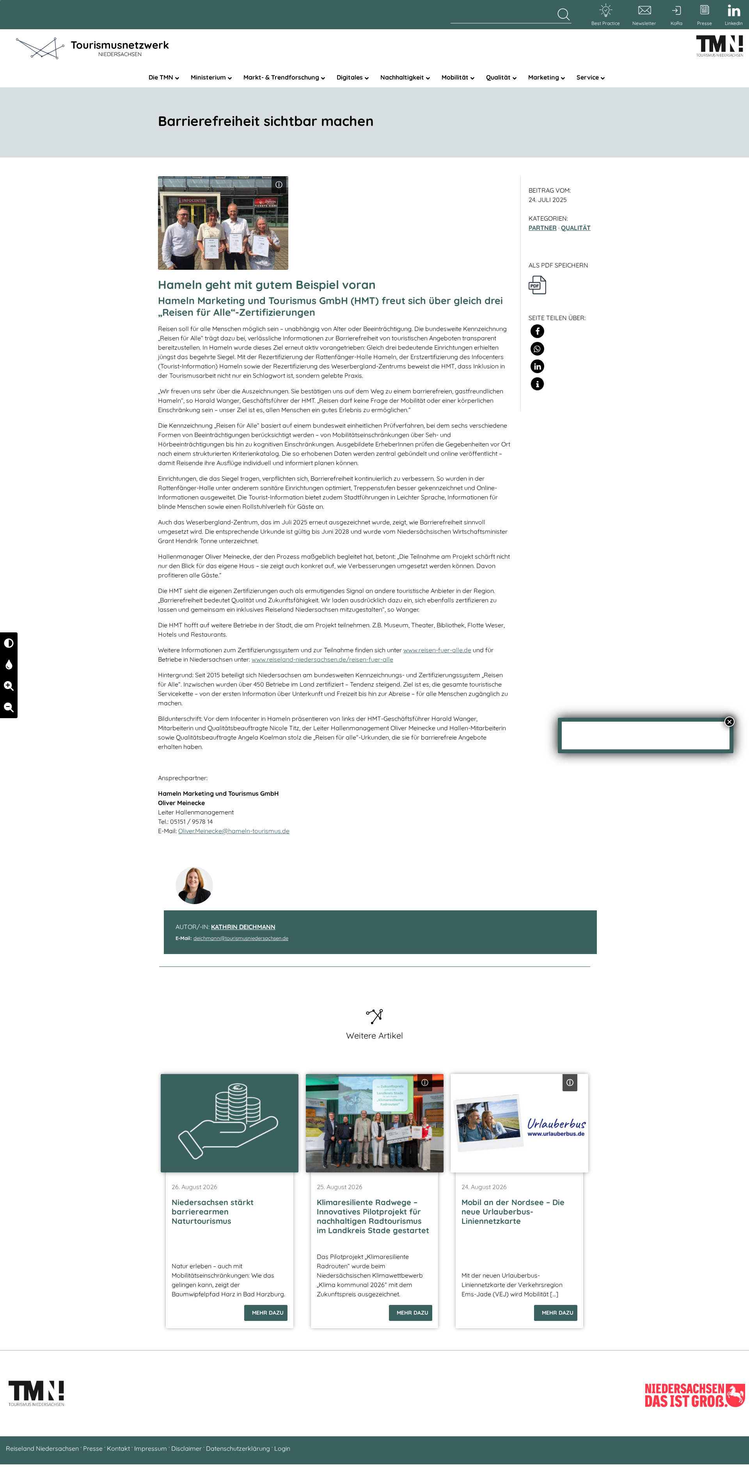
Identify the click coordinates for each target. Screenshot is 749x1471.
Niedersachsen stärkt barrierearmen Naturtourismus (213, 1211)
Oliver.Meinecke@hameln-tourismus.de (233, 831)
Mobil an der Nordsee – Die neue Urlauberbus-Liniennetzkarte (512, 1211)
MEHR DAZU (268, 1312)
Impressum (150, 1448)
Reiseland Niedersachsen (42, 1448)
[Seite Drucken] (537, 284)
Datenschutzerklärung (238, 1448)
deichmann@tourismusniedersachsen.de (240, 938)
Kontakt (118, 1448)
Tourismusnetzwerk (120, 48)
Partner (543, 228)
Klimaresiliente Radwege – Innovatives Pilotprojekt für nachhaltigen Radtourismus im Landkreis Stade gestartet (373, 1216)
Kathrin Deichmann (243, 927)
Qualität (576, 228)
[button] (537, 331)
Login (282, 1448)
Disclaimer (186, 1448)
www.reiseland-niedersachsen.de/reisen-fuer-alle (322, 659)
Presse (93, 1448)
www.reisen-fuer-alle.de (437, 650)
